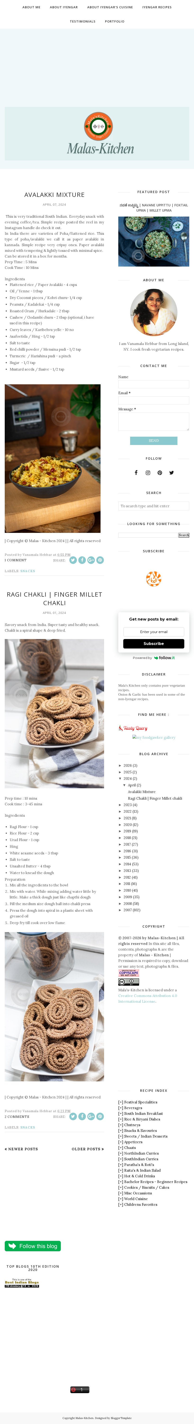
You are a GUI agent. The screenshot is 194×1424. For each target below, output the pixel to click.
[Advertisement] (97, 62)
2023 (128, 805)
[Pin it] (100, 560)
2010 (127, 890)
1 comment (16, 560)
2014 (127, 864)
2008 (128, 903)
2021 (127, 818)
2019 (127, 831)
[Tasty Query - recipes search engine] (133, 732)
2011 (127, 883)
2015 (127, 857)
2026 (128, 765)
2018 (127, 837)
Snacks (27, 571)
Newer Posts (23, 1149)
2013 (127, 870)
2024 (128, 778)
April (132, 785)
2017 (127, 844)
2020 (128, 824)
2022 (128, 811)
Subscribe (154, 643)
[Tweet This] (73, 560)
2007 (128, 910)
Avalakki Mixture (54, 194)
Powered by (142, 658)
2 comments (17, 1117)
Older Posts (86, 1149)
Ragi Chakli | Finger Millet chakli (54, 598)
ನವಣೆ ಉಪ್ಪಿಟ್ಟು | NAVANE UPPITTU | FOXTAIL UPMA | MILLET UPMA (154, 208)
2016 (127, 851)
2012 (127, 877)
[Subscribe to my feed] (153, 585)
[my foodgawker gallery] (153, 737)
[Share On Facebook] (82, 560)
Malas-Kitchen (84, 1418)
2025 (128, 772)
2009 (128, 897)
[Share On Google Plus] (91, 560)
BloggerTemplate (121, 1418)
